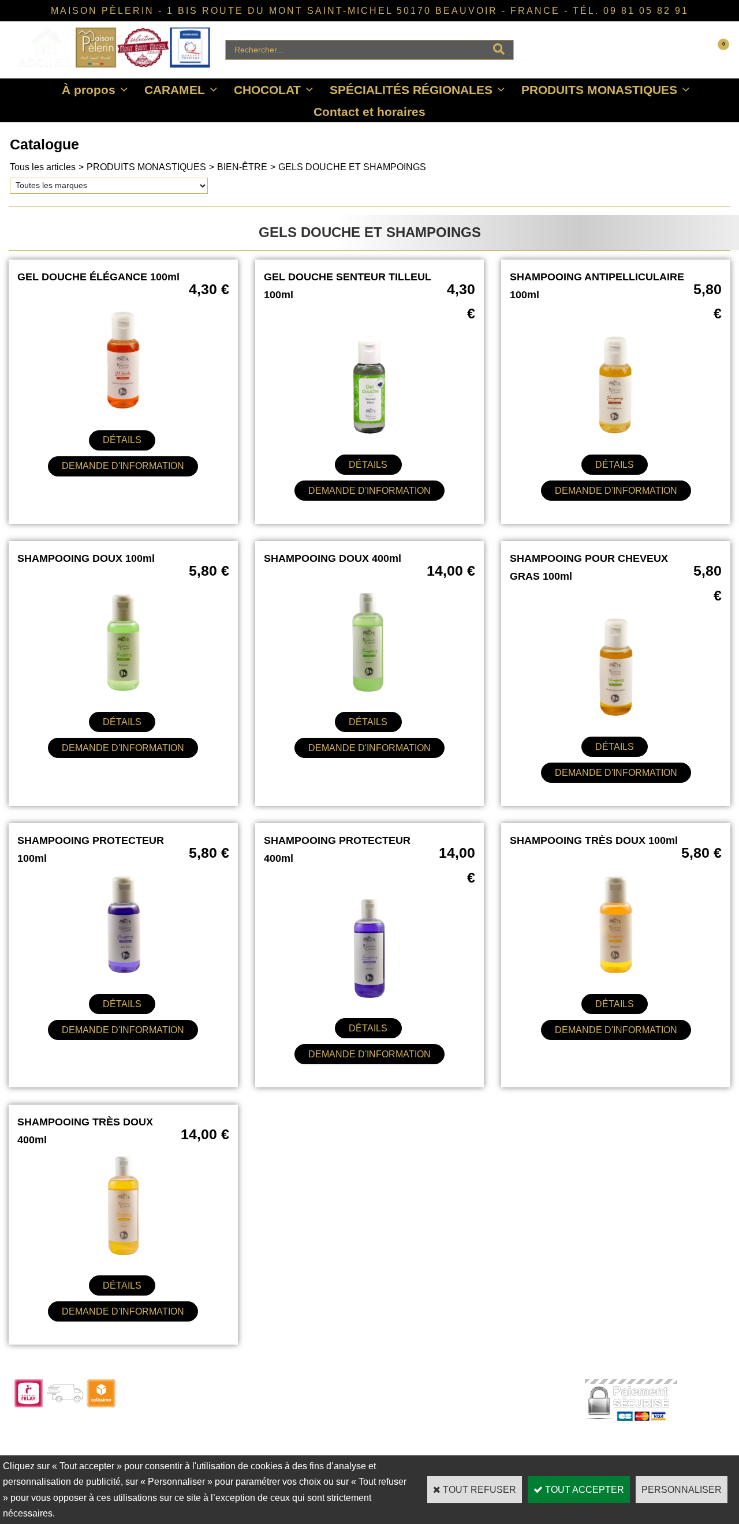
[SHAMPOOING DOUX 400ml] (369, 690)
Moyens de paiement (339, 1434)
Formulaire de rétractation (348, 1450)
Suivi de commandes (339, 1403)
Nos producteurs (473, 1419)
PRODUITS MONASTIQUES (599, 89)
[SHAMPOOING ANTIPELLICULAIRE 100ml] (615, 432)
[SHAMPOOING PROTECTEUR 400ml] (369, 996)
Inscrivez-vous (185, 1450)
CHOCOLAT (267, 89)
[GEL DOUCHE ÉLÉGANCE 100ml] (123, 407)
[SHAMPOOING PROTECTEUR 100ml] (123, 972)
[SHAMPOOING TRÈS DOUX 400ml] (123, 1253)
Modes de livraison (335, 1419)
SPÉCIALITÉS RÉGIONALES (411, 89)
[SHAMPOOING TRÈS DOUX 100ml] (615, 972)
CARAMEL (174, 89)
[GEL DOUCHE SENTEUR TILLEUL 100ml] (369, 432)
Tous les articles (43, 167)
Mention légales (471, 1450)
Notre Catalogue (187, 1403)
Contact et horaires (369, 111)
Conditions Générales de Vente (500, 1434)
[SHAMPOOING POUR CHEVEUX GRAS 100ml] (615, 714)
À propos (88, 89)
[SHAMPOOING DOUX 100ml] (123, 690)
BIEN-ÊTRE (242, 167)
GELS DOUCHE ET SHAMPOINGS (352, 167)
